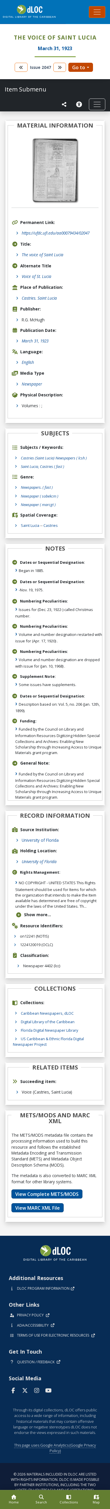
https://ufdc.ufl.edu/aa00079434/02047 (55, 233)
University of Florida (40, 840)
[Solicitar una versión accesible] (80, 104)
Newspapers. (37, 487)
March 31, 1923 (35, 341)
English (28, 362)
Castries (50, 525)
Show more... (37, 914)
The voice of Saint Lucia (42, 254)
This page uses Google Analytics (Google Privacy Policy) (55, 1447)
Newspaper (32, 384)
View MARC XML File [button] (37, 1208)
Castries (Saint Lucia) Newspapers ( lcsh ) (54, 458)
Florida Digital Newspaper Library (49, 1030)
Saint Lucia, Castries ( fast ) (42, 466)
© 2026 (55, 1482)
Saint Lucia (30, 525)
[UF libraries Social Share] (64, 104)
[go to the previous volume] (21, 67)
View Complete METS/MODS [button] (47, 1194)
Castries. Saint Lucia (39, 298)
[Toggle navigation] (97, 12)
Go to (78, 67)
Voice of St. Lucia (36, 276)
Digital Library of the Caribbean (48, 1021)
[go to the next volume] (59, 67)
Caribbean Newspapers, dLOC (47, 1013)
